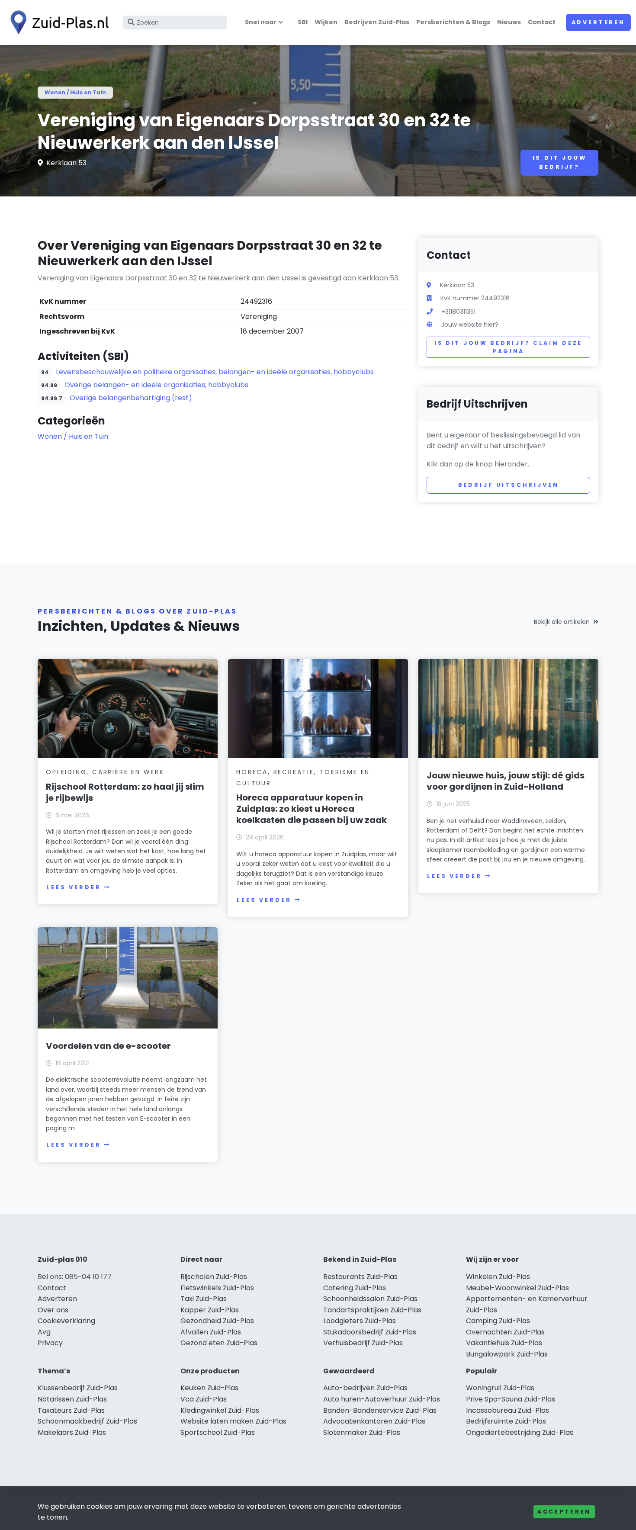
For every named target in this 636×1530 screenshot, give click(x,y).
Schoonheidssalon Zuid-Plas (370, 1299)
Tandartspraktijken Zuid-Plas (372, 1310)
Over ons (53, 1310)
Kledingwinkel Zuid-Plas (219, 1410)
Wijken (326, 22)
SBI (303, 22)
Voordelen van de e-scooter (108, 1046)
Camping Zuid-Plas (498, 1321)
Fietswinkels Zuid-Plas (217, 1288)
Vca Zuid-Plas (203, 1399)
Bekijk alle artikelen (562, 621)
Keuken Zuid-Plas (209, 1388)
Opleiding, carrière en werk (105, 772)
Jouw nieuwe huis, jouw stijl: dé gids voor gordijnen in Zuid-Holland (506, 781)
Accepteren (564, 1511)
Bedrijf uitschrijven (508, 485)
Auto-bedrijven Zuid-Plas (365, 1388)
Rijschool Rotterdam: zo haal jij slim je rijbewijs (125, 792)
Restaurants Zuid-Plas (360, 1277)
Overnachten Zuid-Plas (505, 1332)
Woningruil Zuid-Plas (500, 1388)
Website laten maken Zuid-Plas (233, 1421)
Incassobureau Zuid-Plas (507, 1410)
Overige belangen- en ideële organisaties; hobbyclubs (156, 385)
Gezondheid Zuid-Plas (217, 1321)
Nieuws (509, 22)
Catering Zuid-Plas (354, 1288)
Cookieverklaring (66, 1321)
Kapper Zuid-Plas (209, 1310)
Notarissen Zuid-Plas (72, 1399)
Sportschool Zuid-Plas (217, 1432)
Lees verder (73, 887)
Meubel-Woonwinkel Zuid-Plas (517, 1288)
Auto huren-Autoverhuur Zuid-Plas (381, 1399)
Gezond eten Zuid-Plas (218, 1343)
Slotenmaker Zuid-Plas (361, 1432)
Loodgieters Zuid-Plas (359, 1321)
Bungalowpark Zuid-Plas (507, 1354)
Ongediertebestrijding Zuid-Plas (519, 1432)
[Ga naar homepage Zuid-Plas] (57, 22)
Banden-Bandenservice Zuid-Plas (380, 1410)
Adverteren (598, 22)
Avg (44, 1332)
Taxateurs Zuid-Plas (71, 1410)
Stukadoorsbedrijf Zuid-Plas (369, 1332)
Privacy (50, 1343)
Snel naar (260, 22)
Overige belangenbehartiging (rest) (131, 398)
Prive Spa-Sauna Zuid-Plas (510, 1399)
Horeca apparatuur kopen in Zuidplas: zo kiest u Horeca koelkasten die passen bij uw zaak (311, 808)
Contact (542, 22)
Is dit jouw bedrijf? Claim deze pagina (508, 347)
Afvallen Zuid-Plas (210, 1332)
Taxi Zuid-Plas (203, 1299)
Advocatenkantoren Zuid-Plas (374, 1421)
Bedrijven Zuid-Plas (376, 22)
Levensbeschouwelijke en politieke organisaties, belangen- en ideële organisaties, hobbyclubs (215, 372)
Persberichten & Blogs (453, 22)
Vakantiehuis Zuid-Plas (504, 1343)
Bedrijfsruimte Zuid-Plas (506, 1421)
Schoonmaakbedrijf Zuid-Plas (87, 1421)
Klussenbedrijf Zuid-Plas (78, 1388)
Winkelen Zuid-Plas (498, 1277)
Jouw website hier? (469, 324)
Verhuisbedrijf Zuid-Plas (363, 1343)
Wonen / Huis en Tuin (75, 92)
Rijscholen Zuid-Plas (213, 1277)
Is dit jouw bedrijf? (560, 162)
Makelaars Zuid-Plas (72, 1432)
